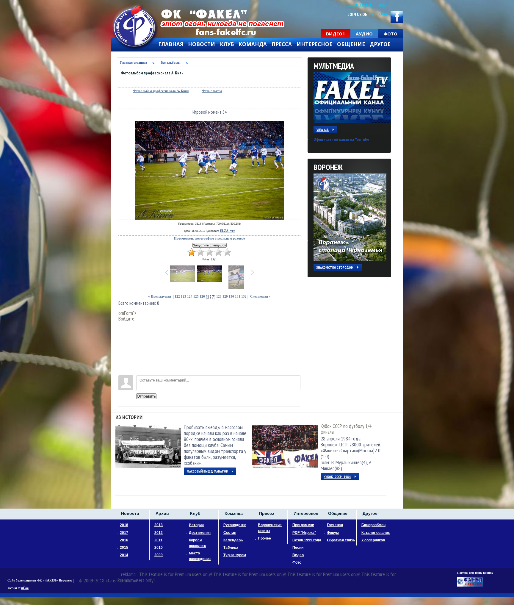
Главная (170, 44)
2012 (158, 533)
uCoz (25, 588)
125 (196, 296)
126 (202, 296)
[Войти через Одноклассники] (122, 370)
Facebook (378, 14)
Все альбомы (171, 62)
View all (322, 129)
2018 (124, 525)
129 (225, 296)
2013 (158, 525)
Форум (333, 533)
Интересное (314, 44)
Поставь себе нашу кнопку (475, 572)
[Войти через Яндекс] (122, 352)
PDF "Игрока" (304, 533)
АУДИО (364, 34)
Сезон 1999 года (306, 540)
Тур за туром (234, 555)
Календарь (233, 540)
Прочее (264, 538)
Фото (296, 562)
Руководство (234, 525)
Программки (303, 525)
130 (231, 296)
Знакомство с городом (334, 267)
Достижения (200, 533)
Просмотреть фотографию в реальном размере (209, 238)
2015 (124, 547)
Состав (229, 533)
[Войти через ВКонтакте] (122, 335)
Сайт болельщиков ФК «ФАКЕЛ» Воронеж (39, 580)
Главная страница (133, 62)
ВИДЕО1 (335, 34)
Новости (201, 44)
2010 (158, 547)
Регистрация (361, 5)
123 (183, 296)
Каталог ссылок (375, 533)
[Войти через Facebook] (122, 344)
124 (189, 296)
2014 (124, 555)
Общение (351, 44)
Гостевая (335, 525)
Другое (380, 44)
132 (244, 296)
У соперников (373, 540)
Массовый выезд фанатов (207, 471)
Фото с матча (212, 91)
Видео (298, 555)
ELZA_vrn (227, 230)
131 (237, 296)
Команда (253, 44)
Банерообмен (373, 525)
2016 (124, 540)
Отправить (146, 396)
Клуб (227, 44)
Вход (383, 5)
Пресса (282, 44)
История (196, 525)
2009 (158, 555)
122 (177, 296)
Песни (297, 547)
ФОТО (390, 34)
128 (219, 296)
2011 (158, 540)
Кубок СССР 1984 (337, 476)
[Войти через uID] (122, 326)
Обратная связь (341, 540)
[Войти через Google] (122, 361)
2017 (124, 533)
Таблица (230, 547)
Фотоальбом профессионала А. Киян (161, 91)
